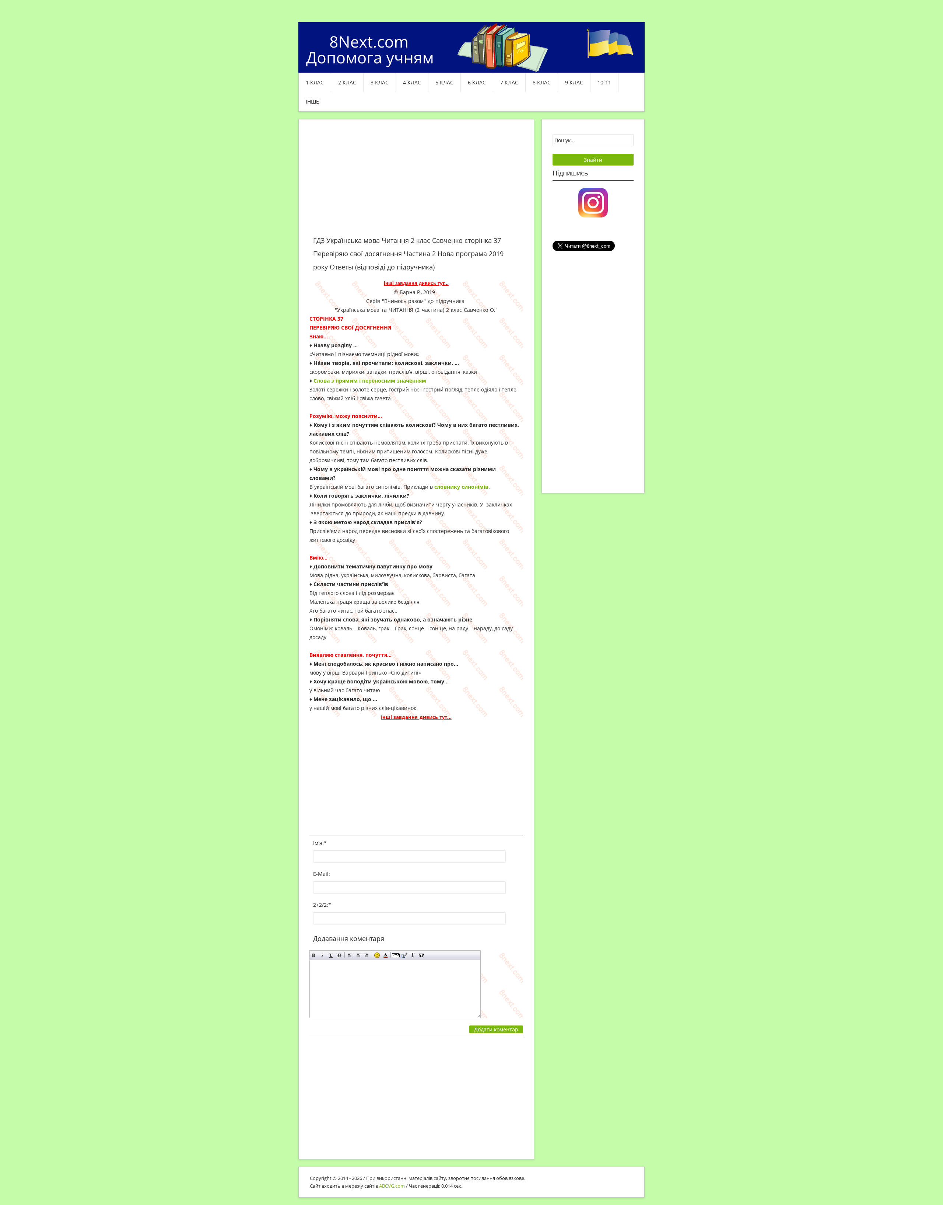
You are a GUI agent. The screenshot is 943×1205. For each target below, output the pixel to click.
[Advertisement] (416, 182)
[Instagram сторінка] (593, 202)
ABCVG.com (392, 1186)
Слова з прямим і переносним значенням (369, 380)
